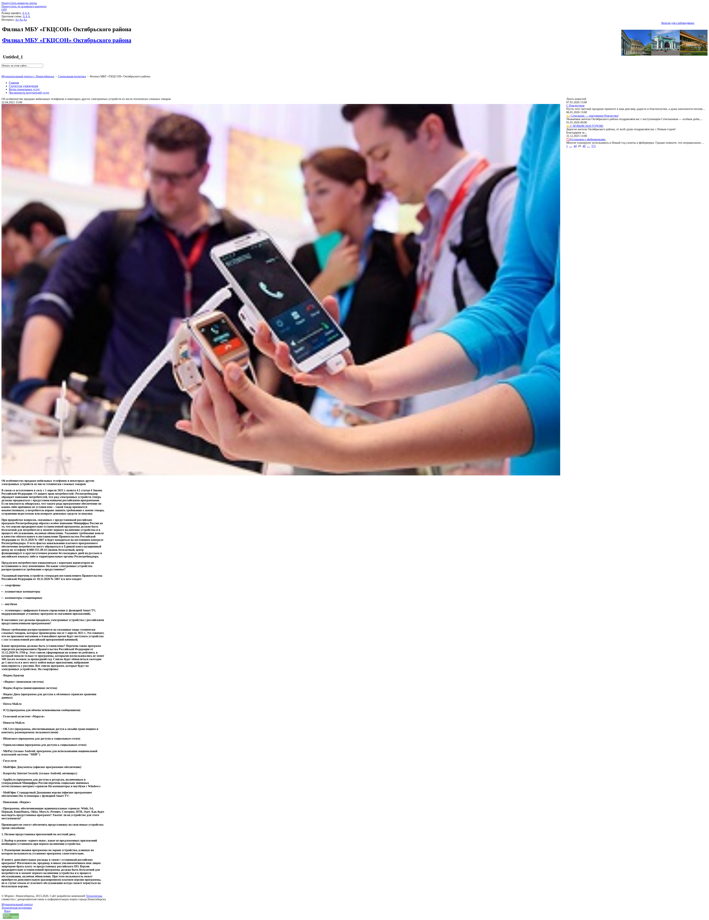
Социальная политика (72, 76)
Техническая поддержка (16, 907)
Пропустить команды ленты (19, 3)
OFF (4, 9)
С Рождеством (575, 105)
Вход (7, 911)
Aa (17, 19)
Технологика (94, 895)
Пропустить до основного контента (23, 6)
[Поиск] (2, 69)
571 (593, 146)
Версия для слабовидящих (677, 23)
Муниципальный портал (17, 904)
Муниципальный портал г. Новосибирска (27, 76)
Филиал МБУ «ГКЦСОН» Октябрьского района (66, 38)
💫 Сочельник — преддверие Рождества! (592, 115)
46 (584, 146)
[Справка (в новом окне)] (3, 72)
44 (575, 146)
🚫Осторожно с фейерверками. (586, 139)
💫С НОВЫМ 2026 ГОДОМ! (584, 125)
